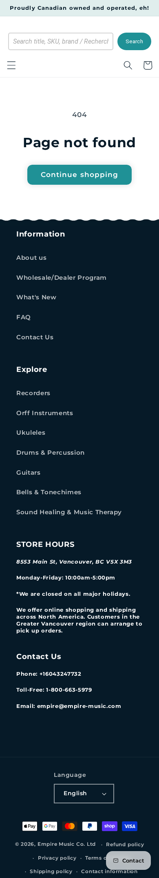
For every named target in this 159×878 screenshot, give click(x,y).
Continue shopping (80, 174)
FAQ (23, 317)
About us (31, 257)
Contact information (109, 871)
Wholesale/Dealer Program (61, 277)
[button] (11, 65)
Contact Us (35, 337)
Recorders (33, 393)
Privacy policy (57, 858)
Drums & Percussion (50, 452)
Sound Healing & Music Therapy (69, 512)
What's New (36, 297)
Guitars (28, 472)
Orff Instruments (44, 413)
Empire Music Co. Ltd (67, 844)
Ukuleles (30, 432)
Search (134, 41)
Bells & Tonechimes (49, 492)
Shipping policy (51, 871)
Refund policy (125, 844)
